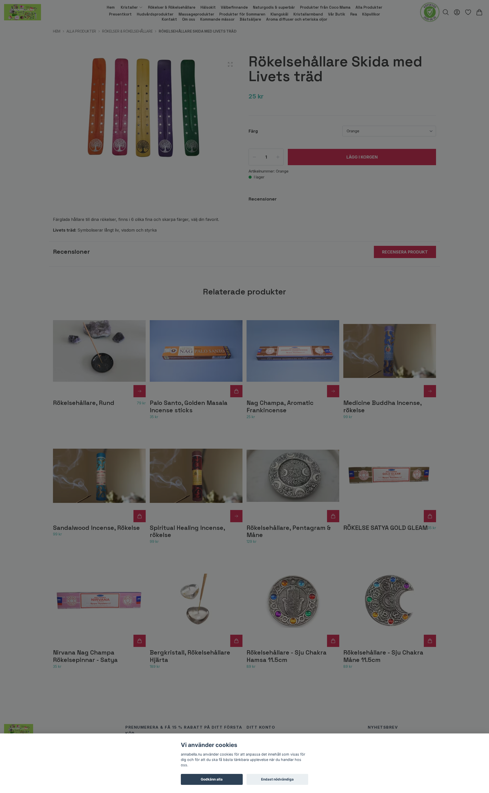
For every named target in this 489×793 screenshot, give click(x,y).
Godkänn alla (212, 779)
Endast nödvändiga (277, 779)
